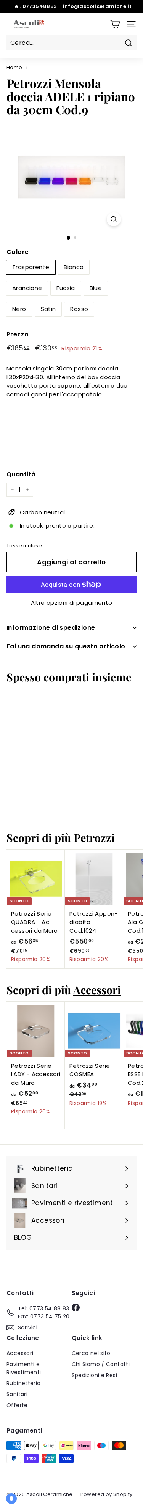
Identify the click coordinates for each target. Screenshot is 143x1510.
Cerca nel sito (91, 1353)
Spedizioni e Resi (94, 1375)
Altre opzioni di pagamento (71, 603)
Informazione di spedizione (50, 627)
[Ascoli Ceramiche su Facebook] (76, 1307)
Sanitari (16, 1394)
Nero (19, 309)
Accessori (97, 989)
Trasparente (30, 267)
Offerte (17, 1405)
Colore (17, 251)
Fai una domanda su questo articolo (65, 646)
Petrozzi (94, 837)
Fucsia (65, 288)
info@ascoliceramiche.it (97, 6)
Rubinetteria (23, 1383)
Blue (96, 288)
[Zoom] (114, 219)
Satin (48, 309)
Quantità (20, 474)
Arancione (27, 288)
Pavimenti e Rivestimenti (23, 1368)
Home (14, 67)
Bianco (74, 267)
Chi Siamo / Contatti (101, 1364)
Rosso (79, 309)
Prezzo (17, 334)
